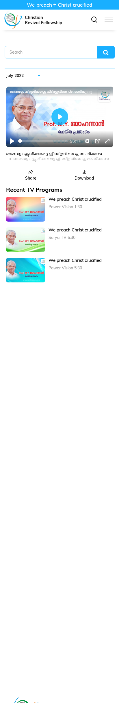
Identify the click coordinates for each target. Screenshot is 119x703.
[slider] (43, 141)
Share (30, 178)
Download (84, 178)
